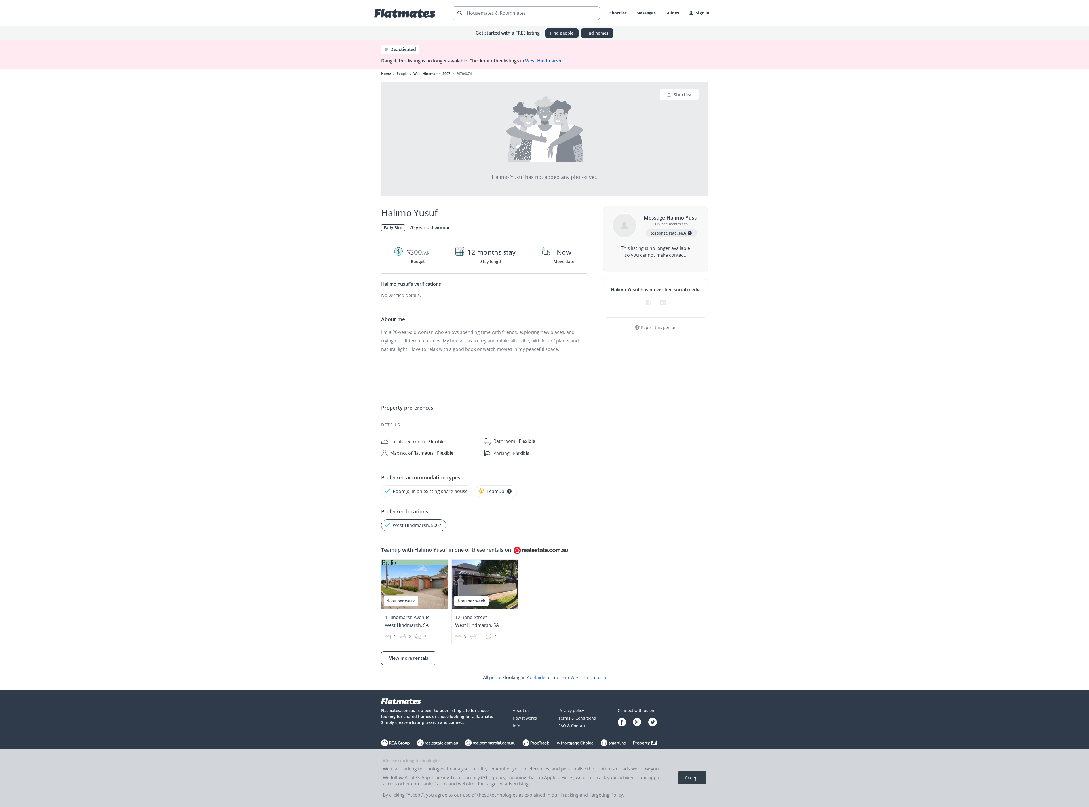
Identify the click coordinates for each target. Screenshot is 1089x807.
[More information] (509, 491)
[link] (544, 677)
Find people (561, 33)
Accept (692, 778)
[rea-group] (437, 743)
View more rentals (408, 658)
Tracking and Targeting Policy (591, 795)
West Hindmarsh (543, 61)
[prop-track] (535, 743)
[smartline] (613, 743)
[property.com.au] (645, 743)
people (496, 677)
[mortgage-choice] (575, 743)
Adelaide (536, 677)
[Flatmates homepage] (404, 13)
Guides (672, 13)
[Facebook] (622, 723)
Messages (646, 13)
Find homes (597, 33)
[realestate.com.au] (395, 743)
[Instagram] (637, 723)
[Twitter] (652, 723)
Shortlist (618, 13)
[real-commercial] (490, 743)
